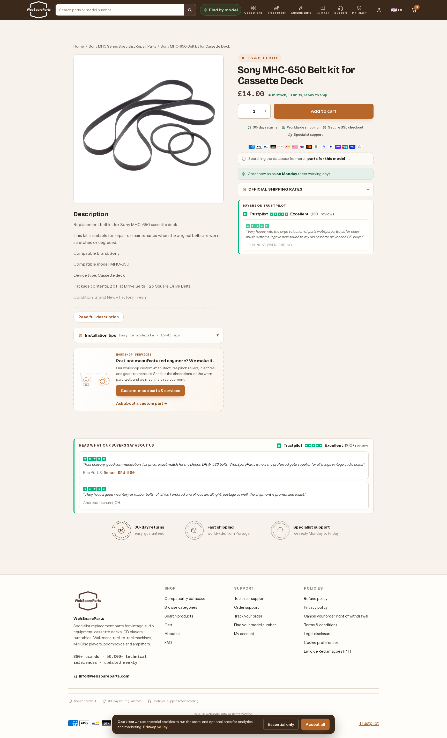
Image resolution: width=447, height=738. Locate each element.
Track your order (248, 616)
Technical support (249, 598)
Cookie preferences (321, 642)
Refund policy (315, 598)
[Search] (190, 10)
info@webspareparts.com (104, 676)
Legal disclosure (318, 633)
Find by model (223, 9)
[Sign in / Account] (379, 10)
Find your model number (255, 625)
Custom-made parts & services (150, 390)
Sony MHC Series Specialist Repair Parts (122, 46)
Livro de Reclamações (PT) (327, 651)
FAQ (168, 642)
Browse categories (181, 607)
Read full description (98, 317)
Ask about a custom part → (142, 403)
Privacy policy (316, 607)
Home (78, 46)
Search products (179, 616)
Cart (168, 625)
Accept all (315, 724)
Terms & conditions (320, 625)
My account (244, 633)
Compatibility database (185, 598)
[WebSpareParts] (38, 9)
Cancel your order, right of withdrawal (336, 616)
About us (172, 633)
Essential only (281, 724)
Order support (246, 607)
